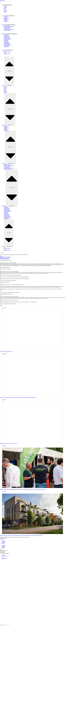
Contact (5, 7)
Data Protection (4, 555)
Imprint (3, 557)
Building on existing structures (9, 26)
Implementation (6, 18)
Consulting (6, 16)
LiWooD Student (7, 36)
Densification (6, 40)
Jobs (4, 51)
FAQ (5, 8)
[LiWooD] (4, 2)
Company (5, 6)
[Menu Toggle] (0, 3)
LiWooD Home (6, 35)
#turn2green (6, 34)
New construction (7, 25)
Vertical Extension (7, 39)
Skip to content (2, 0)
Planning (5, 17)
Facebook (3, 542)
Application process (7, 53)
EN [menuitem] (2, 252)
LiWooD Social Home (7, 38)
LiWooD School (6, 37)
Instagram (3, 541)
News (5, 5)
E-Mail (3, 543)
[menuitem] (2, 252)
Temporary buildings (7, 27)
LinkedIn (3, 540)
